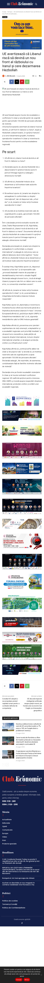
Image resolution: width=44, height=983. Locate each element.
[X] (17, 82)
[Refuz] (41, 975)
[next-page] (7, 764)
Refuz (27, 980)
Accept (18, 980)
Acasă (4, 12)
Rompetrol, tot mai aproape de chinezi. (18, 878)
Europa (10, 12)
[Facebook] (11, 82)
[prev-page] (3, 764)
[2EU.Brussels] (3, 76)
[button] (36, 4)
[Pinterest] (22, 82)
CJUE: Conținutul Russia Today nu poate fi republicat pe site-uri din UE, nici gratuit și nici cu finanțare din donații (20, 861)
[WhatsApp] (27, 82)
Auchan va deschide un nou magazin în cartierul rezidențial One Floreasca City (18, 884)
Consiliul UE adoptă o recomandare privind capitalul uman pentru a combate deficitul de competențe (11, 703)
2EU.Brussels (11, 76)
